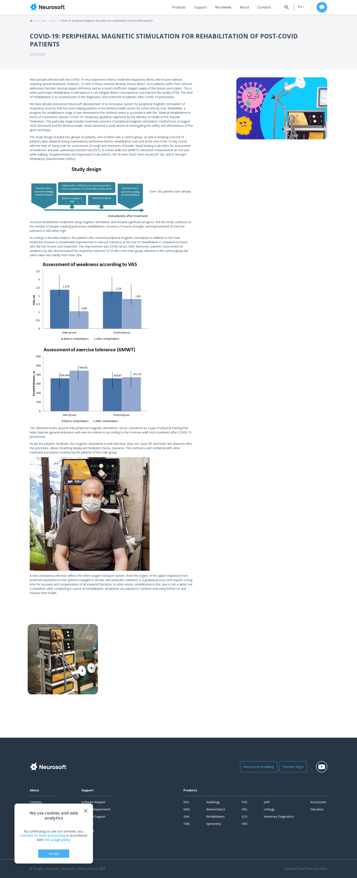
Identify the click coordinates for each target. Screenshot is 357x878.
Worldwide (223, 7)
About (244, 7)
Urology (269, 809)
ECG (244, 816)
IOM (186, 816)
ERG (244, 809)
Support (200, 7)
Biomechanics (215, 809)
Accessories (318, 802)
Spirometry (213, 824)
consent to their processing (42, 835)
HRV (244, 824)
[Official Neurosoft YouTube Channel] (321, 766)
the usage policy (57, 839)
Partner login (293, 766)
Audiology (213, 802)
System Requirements (96, 809)
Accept (54, 853)
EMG (186, 809)
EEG (186, 802)
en (300, 6)
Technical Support (93, 816)
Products (179, 7)
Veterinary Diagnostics (279, 816)
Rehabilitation (215, 816)
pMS (267, 802)
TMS (186, 824)
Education (317, 809)
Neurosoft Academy (258, 766)
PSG (244, 802)
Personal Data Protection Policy (306, 869)
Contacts (264, 7)
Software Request (93, 802)
